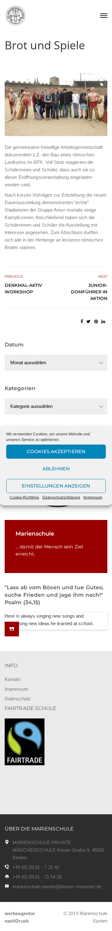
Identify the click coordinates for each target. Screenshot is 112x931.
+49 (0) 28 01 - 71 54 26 (37, 877)
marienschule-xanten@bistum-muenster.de (56, 886)
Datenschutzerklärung (61, 497)
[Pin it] (96, 321)
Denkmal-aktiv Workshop (23, 288)
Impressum (92, 497)
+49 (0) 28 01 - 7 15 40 (35, 867)
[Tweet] (88, 321)
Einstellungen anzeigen (56, 486)
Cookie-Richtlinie (25, 497)
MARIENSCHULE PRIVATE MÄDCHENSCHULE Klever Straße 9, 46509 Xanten (58, 850)
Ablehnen (56, 469)
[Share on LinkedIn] (103, 321)
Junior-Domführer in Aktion (89, 291)
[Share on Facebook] (82, 321)
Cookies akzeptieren (56, 451)
